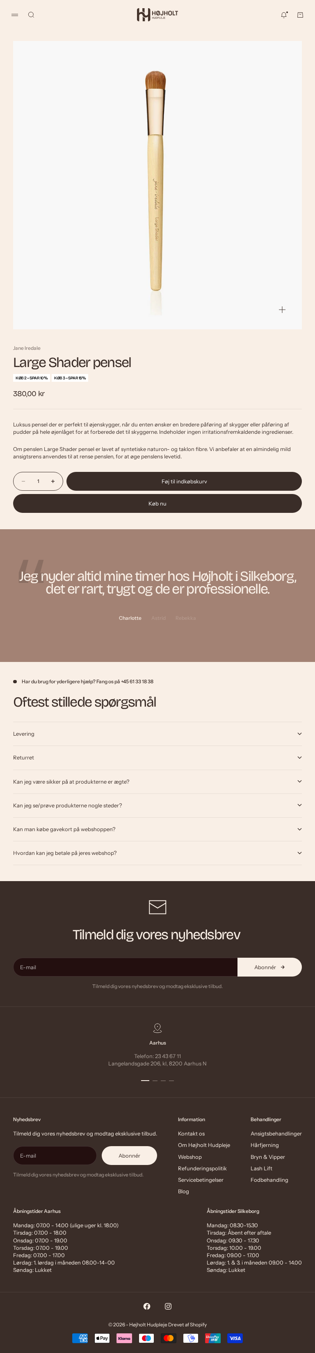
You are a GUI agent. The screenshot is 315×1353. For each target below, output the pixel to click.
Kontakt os (191, 1133)
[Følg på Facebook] (147, 1306)
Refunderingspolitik (202, 1168)
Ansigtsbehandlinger (276, 1133)
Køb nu (157, 503)
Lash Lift (261, 1168)
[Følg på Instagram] (168, 1306)
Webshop (190, 1157)
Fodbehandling (269, 1179)
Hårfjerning (265, 1145)
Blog (183, 1191)
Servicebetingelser (201, 1179)
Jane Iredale (27, 348)
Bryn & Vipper (268, 1157)
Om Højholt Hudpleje (204, 1145)
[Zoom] (282, 309)
